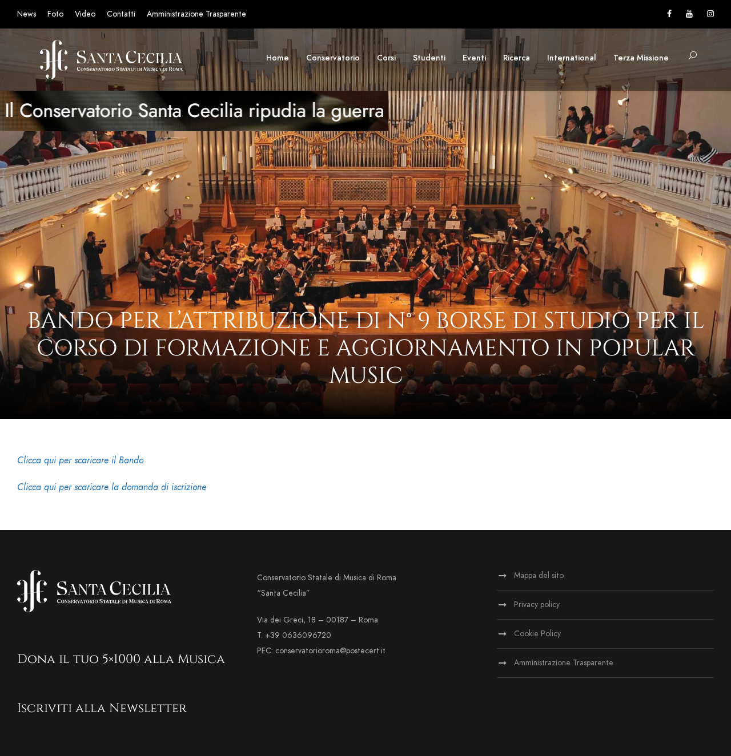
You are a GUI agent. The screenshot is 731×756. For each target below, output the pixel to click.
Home (277, 57)
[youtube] (689, 14)
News (26, 14)
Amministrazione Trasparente (196, 14)
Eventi (474, 57)
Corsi (386, 57)
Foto (55, 14)
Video (85, 14)
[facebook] (669, 14)
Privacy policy (537, 604)
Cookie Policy (537, 633)
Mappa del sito (539, 575)
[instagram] (710, 14)
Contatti (121, 14)
